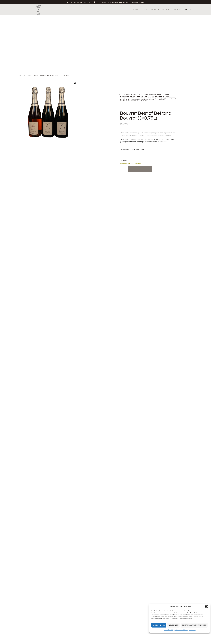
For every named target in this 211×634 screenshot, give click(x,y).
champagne (159, 98)
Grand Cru (153, 99)
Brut (136, 98)
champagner (170, 98)
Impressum (192, 630)
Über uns (166, 9)
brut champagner (146, 98)
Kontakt (178, 9)
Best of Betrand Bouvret (151, 97)
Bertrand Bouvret (132, 97)
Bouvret (27, 75)
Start (20, 75)
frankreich (143, 99)
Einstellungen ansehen (194, 625)
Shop (144, 9)
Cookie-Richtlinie (168, 630)
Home (135, 9)
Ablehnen (173, 625)
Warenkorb (140, 169)
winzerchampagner (139, 100)
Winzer (153, 9)
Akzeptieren (159, 625)
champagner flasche (128, 99)
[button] (207, 606)
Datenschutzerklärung (181, 630)
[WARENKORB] (189, 9)
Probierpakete (163, 95)
